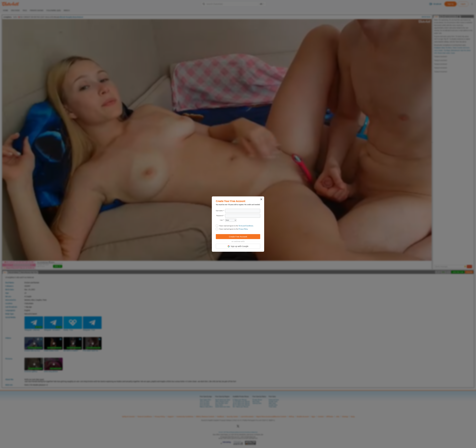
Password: (219, 215)
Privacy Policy (243, 229)
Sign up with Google (239, 246)
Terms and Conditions (246, 226)
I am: (221, 220)
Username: (219, 211)
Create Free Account (238, 236)
